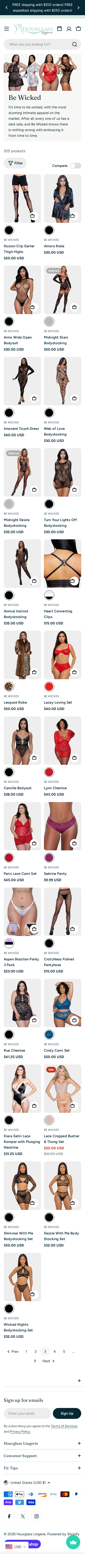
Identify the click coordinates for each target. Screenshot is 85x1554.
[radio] (9, 230)
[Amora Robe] (62, 198)
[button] (6, 7)
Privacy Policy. (20, 1432)
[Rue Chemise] (22, 1003)
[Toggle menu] (6, 29)
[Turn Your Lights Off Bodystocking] (62, 472)
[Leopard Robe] (22, 655)
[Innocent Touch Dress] (22, 381)
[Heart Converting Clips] (62, 563)
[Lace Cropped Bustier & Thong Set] (62, 1088)
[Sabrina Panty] (62, 826)
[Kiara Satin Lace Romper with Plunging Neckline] (22, 1088)
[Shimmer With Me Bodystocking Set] (22, 1185)
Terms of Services (64, 1426)
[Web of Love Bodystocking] (62, 381)
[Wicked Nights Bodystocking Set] (22, 1277)
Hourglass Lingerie (31, 1534)
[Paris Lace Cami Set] (22, 826)
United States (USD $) (28, 1483)
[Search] (74, 44)
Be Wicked (11, 240)
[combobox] (42, 44)
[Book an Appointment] (59, 29)
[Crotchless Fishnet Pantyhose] (62, 912)
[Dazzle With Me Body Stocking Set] (62, 1185)
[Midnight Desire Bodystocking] (22, 472)
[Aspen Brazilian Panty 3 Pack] (22, 912)
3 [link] (45, 1351)
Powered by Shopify (63, 1534)
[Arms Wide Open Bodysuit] (22, 290)
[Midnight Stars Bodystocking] (62, 290)
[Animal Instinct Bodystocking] (22, 563)
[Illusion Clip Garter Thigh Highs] (22, 198)
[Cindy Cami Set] (62, 1003)
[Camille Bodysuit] (22, 740)
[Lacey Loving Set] (62, 655)
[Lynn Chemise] (62, 740)
